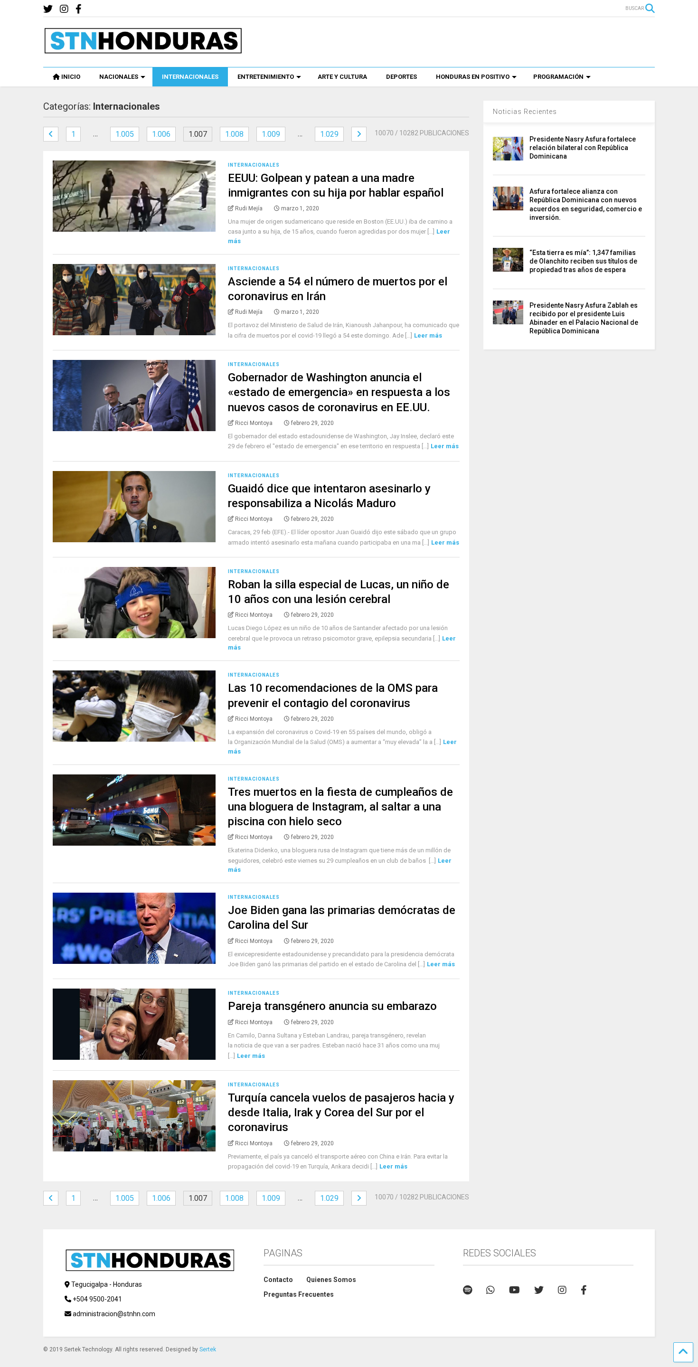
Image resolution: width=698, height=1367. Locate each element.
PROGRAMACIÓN (558, 76)
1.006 (161, 134)
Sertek (207, 1349)
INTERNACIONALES (190, 76)
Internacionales (254, 165)
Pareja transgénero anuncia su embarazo (332, 1006)
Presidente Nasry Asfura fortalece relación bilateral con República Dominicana (582, 147)
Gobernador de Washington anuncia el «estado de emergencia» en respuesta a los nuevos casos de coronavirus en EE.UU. (339, 392)
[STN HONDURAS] (143, 50)
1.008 (234, 134)
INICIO (70, 76)
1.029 (329, 134)
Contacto (278, 1279)
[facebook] (78, 9)
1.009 (271, 134)
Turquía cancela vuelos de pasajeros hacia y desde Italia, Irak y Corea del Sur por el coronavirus (341, 1112)
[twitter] (48, 9)
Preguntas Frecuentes (299, 1294)
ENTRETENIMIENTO (265, 76)
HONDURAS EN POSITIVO (472, 76)
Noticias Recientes (525, 111)
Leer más (428, 335)
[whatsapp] (490, 1290)
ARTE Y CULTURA (342, 76)
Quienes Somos (331, 1279)
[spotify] (467, 1290)
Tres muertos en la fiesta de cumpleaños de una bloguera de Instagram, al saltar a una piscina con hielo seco (340, 806)
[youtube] (514, 1290)
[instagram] (64, 9)
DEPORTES (401, 76)
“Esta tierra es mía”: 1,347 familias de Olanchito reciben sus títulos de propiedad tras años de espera (583, 261)
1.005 (124, 134)
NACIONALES (118, 76)
